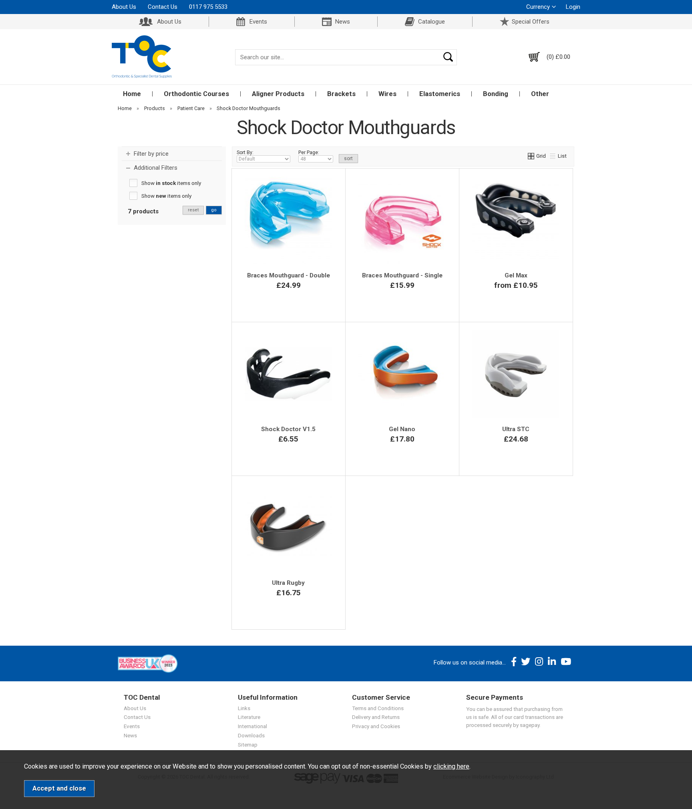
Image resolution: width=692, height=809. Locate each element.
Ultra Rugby (288, 582)
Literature (249, 717)
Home (132, 93)
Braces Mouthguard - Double (288, 275)
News (342, 21)
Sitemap (247, 744)
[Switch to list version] (553, 156)
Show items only (171, 183)
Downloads (251, 735)
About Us (124, 6)
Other (540, 93)
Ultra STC (515, 429)
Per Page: (308, 152)
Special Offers (530, 21)
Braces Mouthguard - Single (402, 275)
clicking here (451, 766)
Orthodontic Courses (196, 93)
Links (244, 708)
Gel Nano (402, 429)
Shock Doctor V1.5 (288, 429)
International (252, 726)
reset (193, 210)
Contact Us (162, 6)
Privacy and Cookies (376, 726)
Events (258, 21)
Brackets (341, 93)
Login (573, 6)
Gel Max (516, 275)
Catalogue (431, 21)
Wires (387, 93)
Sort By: (245, 152)
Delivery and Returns (376, 717)
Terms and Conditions (378, 708)
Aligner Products (278, 93)
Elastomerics (439, 93)
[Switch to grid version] (531, 156)
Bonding (495, 93)
